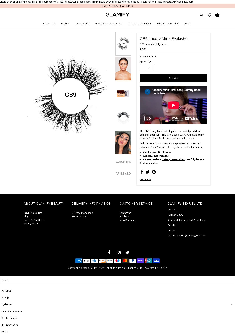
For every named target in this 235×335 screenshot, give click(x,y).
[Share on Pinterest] (154, 172)
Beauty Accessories (108, 23)
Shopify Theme (115, 268)
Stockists (124, 216)
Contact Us (125, 212)
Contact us (145, 179)
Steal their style (140, 23)
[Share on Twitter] (147, 172)
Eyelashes (82, 23)
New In (65, 23)
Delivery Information (82, 212)
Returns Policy (79, 216)
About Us (49, 23)
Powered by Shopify (156, 268)
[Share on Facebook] (142, 172)
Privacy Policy (31, 223)
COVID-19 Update (33, 212)
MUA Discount (127, 220)
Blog (26, 216)
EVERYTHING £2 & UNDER (117, 5)
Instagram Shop (168, 23)
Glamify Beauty (96, 268)
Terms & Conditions (34, 220)
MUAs (188, 23)
